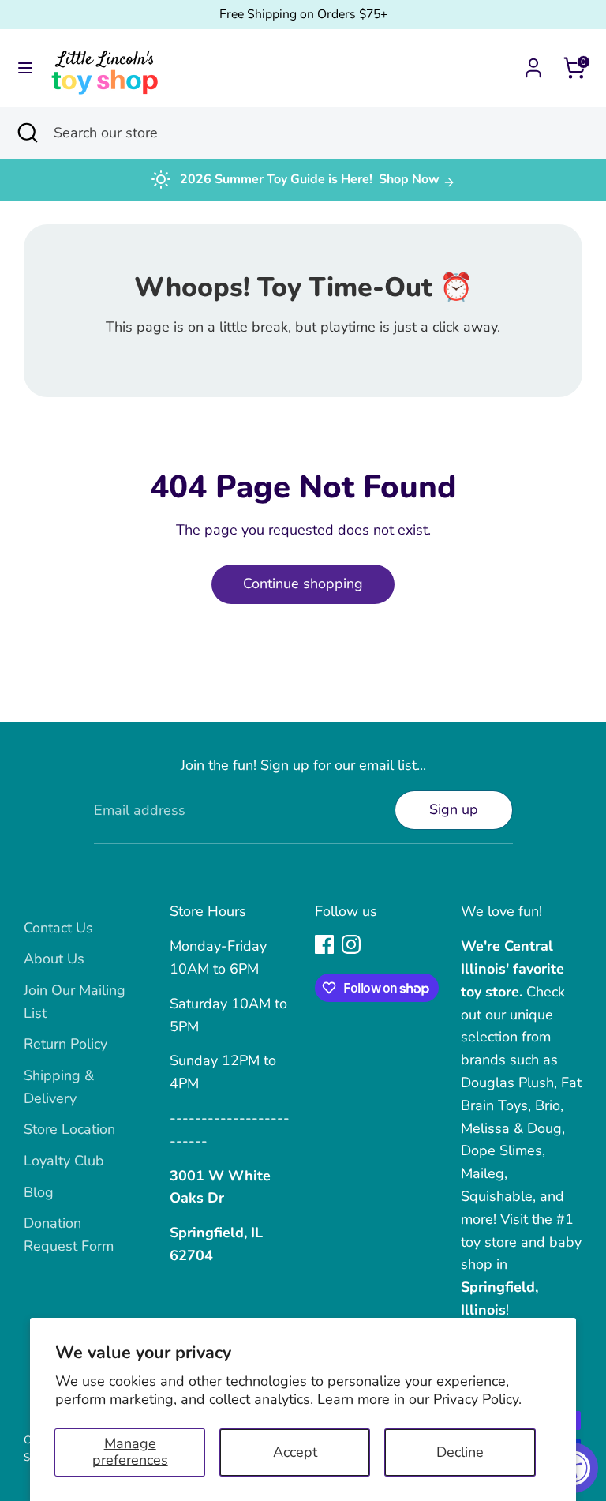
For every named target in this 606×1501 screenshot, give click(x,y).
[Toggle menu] (25, 68)
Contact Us (58, 927)
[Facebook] (324, 944)
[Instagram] (351, 944)
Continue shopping (303, 583)
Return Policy (65, 1043)
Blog (39, 1192)
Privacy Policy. (477, 1399)
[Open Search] (27, 133)
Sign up (453, 809)
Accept (295, 1452)
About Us (54, 958)
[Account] (533, 63)
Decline (460, 1452)
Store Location (69, 1129)
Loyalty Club (64, 1160)
